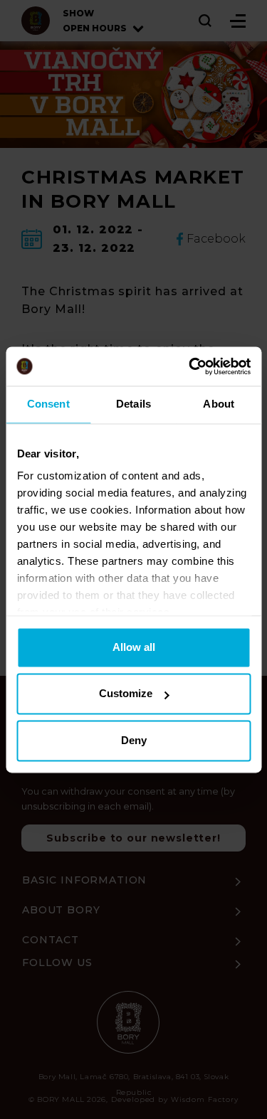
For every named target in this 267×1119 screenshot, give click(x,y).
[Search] (206, 21)
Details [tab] (133, 404)
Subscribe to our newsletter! (133, 838)
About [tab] (218, 404)
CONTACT (50, 939)
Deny (134, 740)
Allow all (133, 647)
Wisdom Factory (204, 1099)
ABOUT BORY (61, 910)
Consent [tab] (48, 404)
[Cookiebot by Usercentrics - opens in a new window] (190, 366)
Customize (125, 694)
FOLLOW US (57, 962)
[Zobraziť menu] (238, 21)
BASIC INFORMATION (84, 880)
